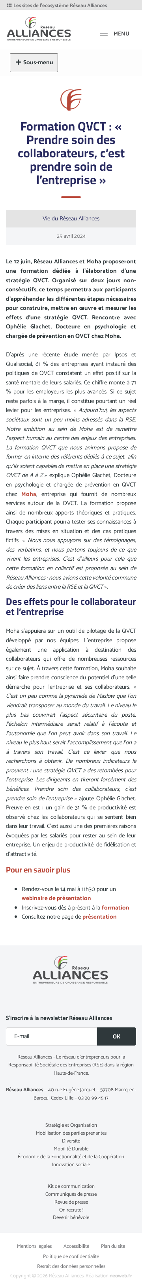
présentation (99, 917)
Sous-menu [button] (38, 62)
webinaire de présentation (56, 898)
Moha (28, 494)
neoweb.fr (121, 1276)
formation (115, 908)
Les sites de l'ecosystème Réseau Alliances (59, 6)
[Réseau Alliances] (39, 29)
